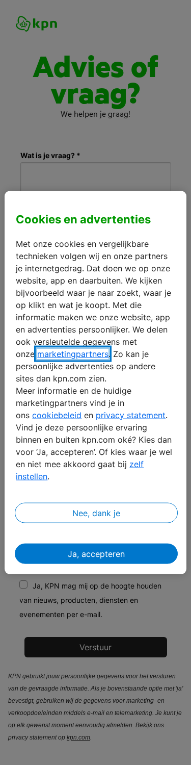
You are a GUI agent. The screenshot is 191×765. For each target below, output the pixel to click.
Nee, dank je (96, 512)
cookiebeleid (56, 415)
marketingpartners (72, 353)
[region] (95, 382)
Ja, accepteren (96, 553)
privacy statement (131, 415)
